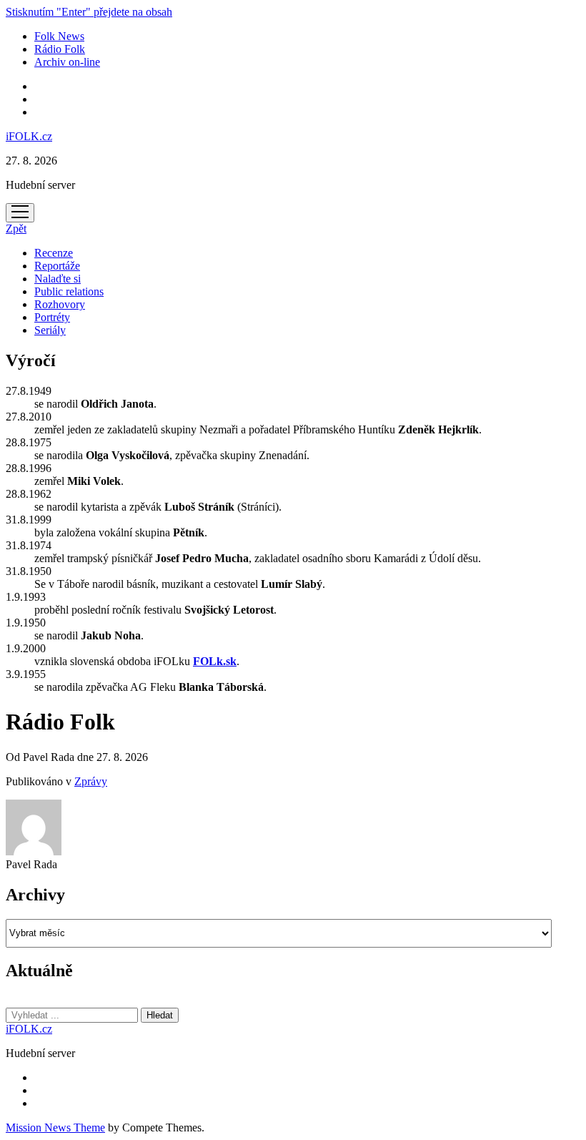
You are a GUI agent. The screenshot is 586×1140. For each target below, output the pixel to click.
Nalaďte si (57, 278)
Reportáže (57, 266)
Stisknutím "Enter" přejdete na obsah (89, 12)
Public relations (69, 291)
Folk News (59, 36)
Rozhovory (59, 304)
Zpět (16, 228)
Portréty (52, 317)
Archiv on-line (67, 62)
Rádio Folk (59, 49)
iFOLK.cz (29, 136)
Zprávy (90, 781)
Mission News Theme (55, 1127)
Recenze (53, 253)
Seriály (50, 330)
